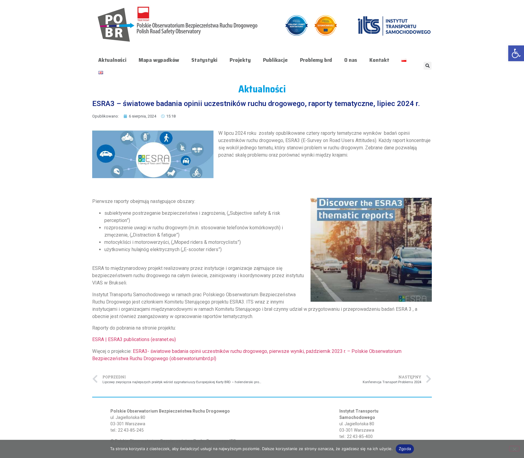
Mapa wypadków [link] (159, 60)
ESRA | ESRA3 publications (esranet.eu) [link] (134, 339)
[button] (428, 66)
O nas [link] (350, 60)
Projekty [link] (240, 60)
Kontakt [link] (379, 60)
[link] (516, 53)
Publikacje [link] (275, 60)
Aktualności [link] (112, 60)
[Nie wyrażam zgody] (514, 448)
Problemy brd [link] (316, 60)
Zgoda (405, 448)
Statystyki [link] (204, 60)
